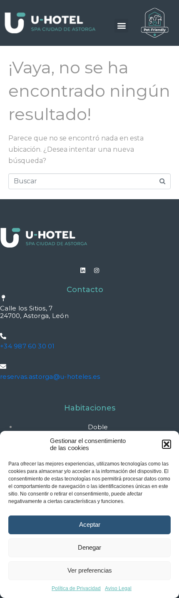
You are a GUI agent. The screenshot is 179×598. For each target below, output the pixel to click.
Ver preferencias (89, 570)
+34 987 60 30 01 (27, 346)
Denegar (89, 547)
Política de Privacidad (76, 588)
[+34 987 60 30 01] (3, 336)
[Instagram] (96, 270)
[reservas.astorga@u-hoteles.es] (3, 366)
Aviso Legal (118, 588)
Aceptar (89, 524)
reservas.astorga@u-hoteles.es (50, 376)
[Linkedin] (83, 270)
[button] (166, 444)
